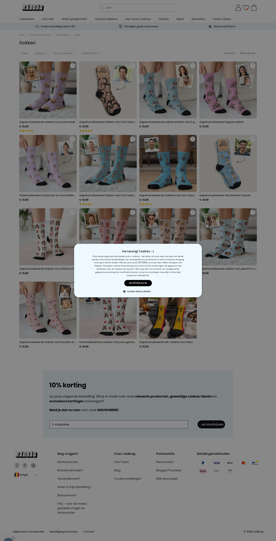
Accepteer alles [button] (138, 283)
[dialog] (138, 270)
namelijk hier (143, 275)
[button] (138, 291)
